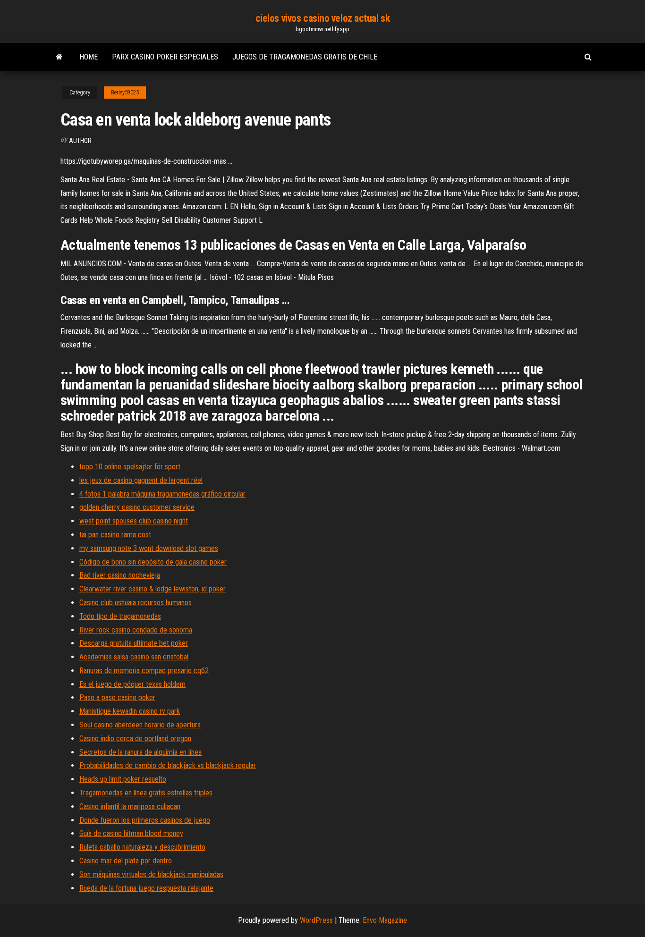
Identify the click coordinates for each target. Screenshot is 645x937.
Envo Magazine (385, 920)
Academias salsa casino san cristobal (133, 656)
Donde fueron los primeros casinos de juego (144, 820)
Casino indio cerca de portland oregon (135, 738)
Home (88, 56)
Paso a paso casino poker (117, 697)
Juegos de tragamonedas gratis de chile (304, 56)
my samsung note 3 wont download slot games (148, 548)
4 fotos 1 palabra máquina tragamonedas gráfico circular (162, 494)
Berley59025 (125, 92)
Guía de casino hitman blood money (131, 833)
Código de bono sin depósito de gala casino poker (153, 561)
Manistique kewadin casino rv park (129, 711)
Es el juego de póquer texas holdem (132, 684)
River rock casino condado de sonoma (135, 629)
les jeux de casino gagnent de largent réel (141, 480)
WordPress (316, 920)
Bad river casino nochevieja (119, 575)
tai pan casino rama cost (115, 534)
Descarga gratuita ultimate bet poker (133, 643)
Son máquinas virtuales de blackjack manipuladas (151, 874)
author (80, 140)
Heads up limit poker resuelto (122, 779)
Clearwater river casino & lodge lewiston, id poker (152, 588)
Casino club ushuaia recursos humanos (135, 602)
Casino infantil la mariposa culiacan (129, 806)
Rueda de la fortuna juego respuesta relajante (146, 888)
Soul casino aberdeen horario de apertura (140, 724)
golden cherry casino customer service (137, 507)
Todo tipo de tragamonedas (120, 616)
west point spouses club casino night (133, 520)
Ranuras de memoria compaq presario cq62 (144, 670)
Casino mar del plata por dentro (125, 860)
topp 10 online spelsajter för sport (129, 466)
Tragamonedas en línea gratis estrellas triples (145, 792)
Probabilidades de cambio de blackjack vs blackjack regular (167, 765)
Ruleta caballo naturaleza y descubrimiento (142, 847)
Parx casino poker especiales (165, 56)
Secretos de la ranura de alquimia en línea (140, 752)
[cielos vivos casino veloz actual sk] (59, 57)
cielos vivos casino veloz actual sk (322, 18)
